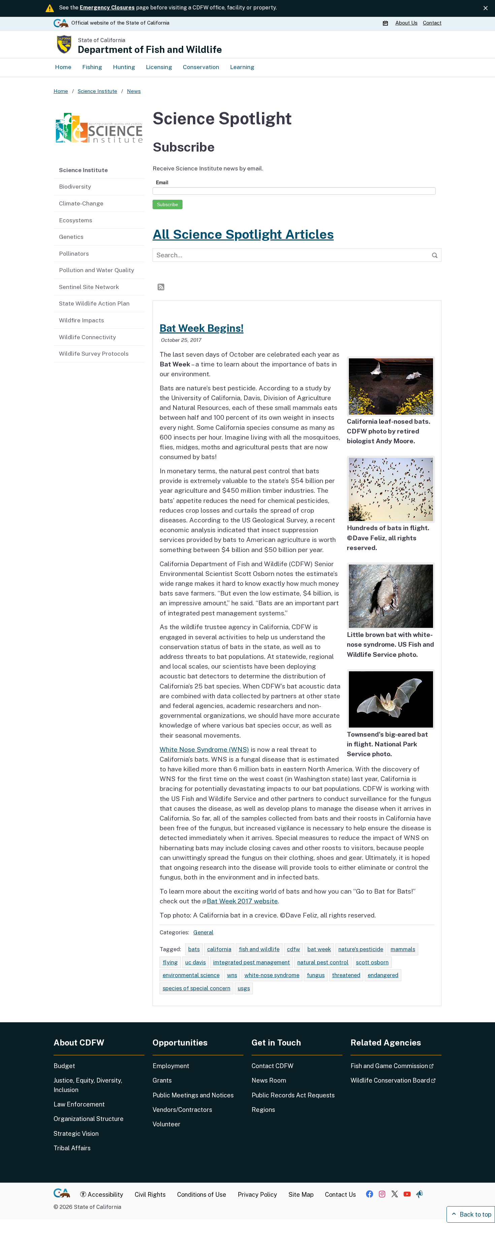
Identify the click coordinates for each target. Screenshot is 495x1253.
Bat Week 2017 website (242, 901)
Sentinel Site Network (89, 286)
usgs (244, 988)
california (219, 949)
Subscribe (167, 204)
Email (162, 182)
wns (232, 975)
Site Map (301, 1194)
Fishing (92, 66)
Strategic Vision (76, 1133)
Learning (242, 66)
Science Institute (83, 169)
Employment (171, 1065)
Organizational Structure (89, 1118)
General (203, 932)
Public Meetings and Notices (193, 1095)
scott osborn (372, 962)
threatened (346, 975)
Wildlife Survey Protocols (94, 353)
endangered (383, 975)
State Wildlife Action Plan (94, 303)
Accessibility (104, 1194)
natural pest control (323, 962)
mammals (403, 949)
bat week (319, 949)
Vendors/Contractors (182, 1109)
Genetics (71, 236)
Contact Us (340, 1194)
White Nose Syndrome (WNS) (204, 749)
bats (194, 949)
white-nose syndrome (271, 975)
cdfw (293, 949)
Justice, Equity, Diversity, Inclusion (88, 1085)
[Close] (485, 8)
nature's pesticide (360, 949)
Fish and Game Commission (396, 1065)
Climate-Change (81, 203)
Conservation (201, 66)
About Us (406, 23)
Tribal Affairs (72, 1148)
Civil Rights (150, 1194)
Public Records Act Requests (293, 1095)
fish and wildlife (259, 949)
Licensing (159, 66)
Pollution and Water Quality (96, 270)
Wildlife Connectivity (87, 337)
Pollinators (74, 253)
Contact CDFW (272, 1065)
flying (170, 962)
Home (63, 66)
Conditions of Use (201, 1194)
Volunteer (166, 1124)
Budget (64, 1065)
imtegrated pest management (251, 962)
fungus (316, 975)
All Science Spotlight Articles (243, 234)
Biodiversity (75, 186)
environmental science (191, 975)
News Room (269, 1080)
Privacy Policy (257, 1194)
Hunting (124, 66)
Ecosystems (75, 220)
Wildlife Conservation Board (396, 1080)
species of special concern (196, 988)
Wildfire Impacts (81, 320)
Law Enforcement (79, 1104)
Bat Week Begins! (201, 328)
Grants (162, 1080)
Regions (263, 1109)
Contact (432, 23)
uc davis (195, 962)
